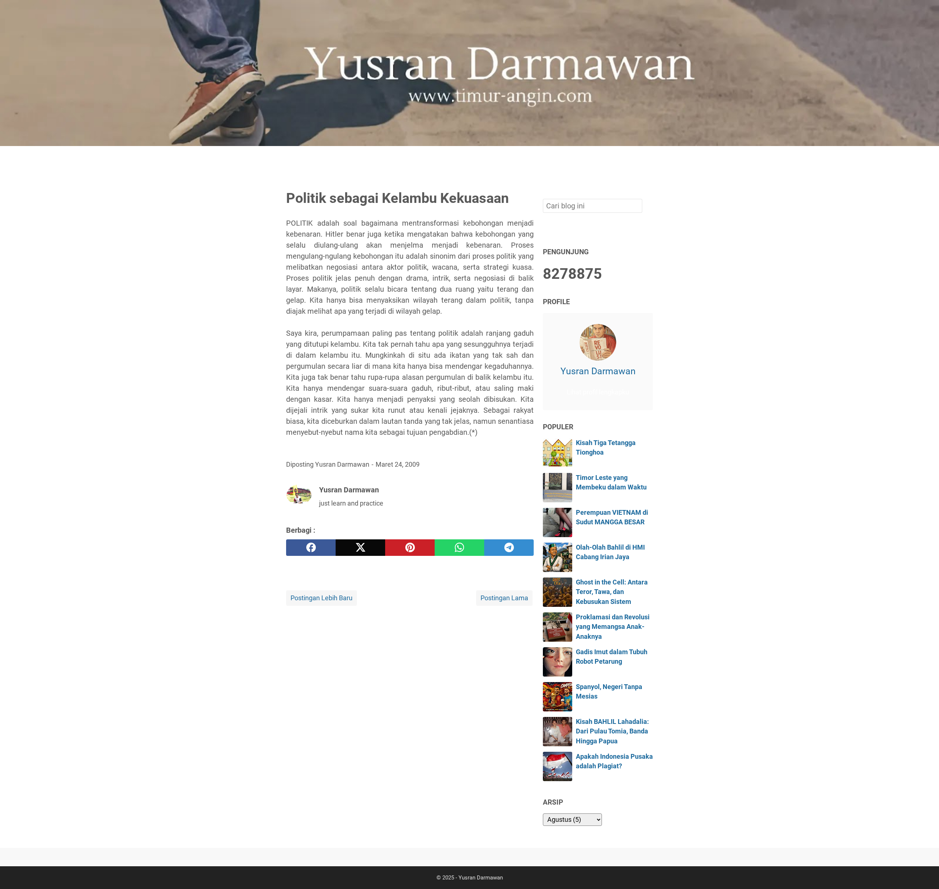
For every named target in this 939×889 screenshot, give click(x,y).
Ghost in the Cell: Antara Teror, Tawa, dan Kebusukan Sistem (612, 592)
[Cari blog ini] (648, 158)
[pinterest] (410, 547)
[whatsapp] (459, 547)
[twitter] (360, 547)
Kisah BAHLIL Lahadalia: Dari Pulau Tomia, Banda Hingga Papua (612, 731)
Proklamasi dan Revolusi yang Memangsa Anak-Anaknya (613, 626)
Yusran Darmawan (598, 371)
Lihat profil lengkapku (598, 392)
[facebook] (311, 547)
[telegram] (509, 547)
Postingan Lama (504, 598)
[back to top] (924, 872)
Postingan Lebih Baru (321, 598)
